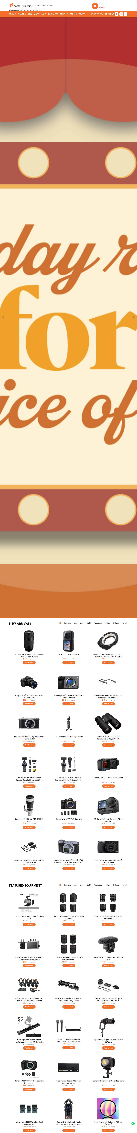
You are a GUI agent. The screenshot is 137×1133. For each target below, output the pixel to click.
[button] (3, 317)
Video (36, 14)
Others (73, 14)
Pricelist (109, 14)
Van (102, 14)
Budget (64, 14)
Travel (82, 14)
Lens (30, 14)
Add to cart (29, 663)
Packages (53, 14)
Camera (22, 14)
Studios (95, 14)
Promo (12, 14)
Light (43, 14)
